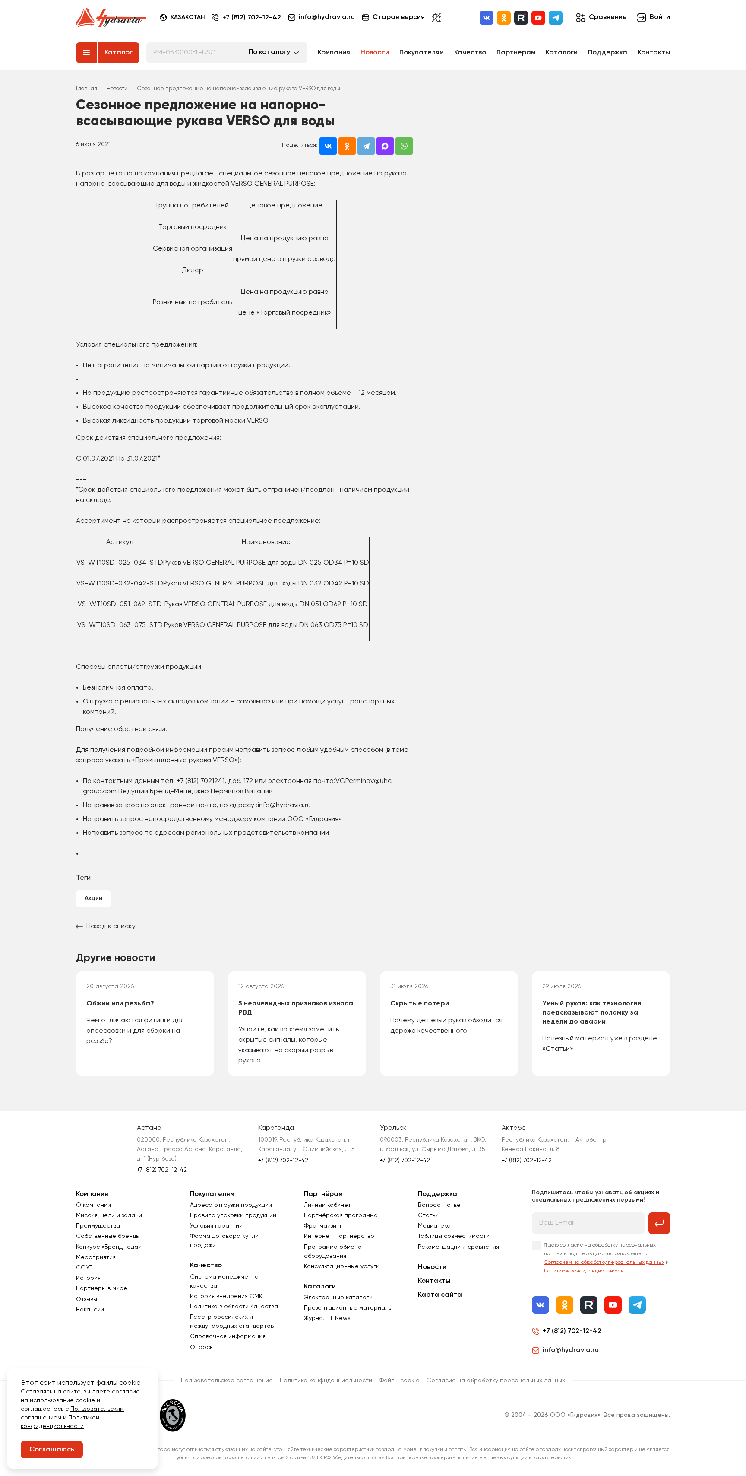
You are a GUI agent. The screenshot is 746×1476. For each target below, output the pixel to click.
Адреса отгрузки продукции (231, 1205)
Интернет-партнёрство (339, 1236)
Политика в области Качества (234, 1307)
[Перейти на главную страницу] (111, 18)
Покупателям (421, 52)
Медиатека (434, 1226)
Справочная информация (228, 1336)
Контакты (654, 52)
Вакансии (90, 1310)
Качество (470, 52)
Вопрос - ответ (441, 1205)
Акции (93, 898)
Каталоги (562, 52)
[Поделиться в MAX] (385, 146)
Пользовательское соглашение (227, 1380)
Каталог (118, 52)
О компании (93, 1205)
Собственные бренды (108, 1236)
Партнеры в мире (101, 1288)
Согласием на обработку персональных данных (604, 1262)
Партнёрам (323, 1194)
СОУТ (84, 1268)
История (88, 1278)
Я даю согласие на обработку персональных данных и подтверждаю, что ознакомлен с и (606, 1258)
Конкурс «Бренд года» (108, 1247)
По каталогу (269, 52)
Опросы (202, 1347)
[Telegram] (556, 18)
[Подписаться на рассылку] (659, 1223)
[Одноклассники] (504, 18)
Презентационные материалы (348, 1308)
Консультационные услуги (341, 1266)
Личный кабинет (327, 1205)
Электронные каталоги (338, 1298)
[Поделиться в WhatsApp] (404, 146)
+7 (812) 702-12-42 (251, 17)
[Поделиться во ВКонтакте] (328, 146)
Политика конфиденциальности (326, 1380)
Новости (374, 52)
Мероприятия (96, 1257)
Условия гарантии (216, 1226)
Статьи (428, 1215)
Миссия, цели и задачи (109, 1215)
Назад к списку (111, 926)
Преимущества (98, 1226)
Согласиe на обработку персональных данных (496, 1380)
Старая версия (399, 17)
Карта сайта (440, 1295)
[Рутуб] (521, 18)
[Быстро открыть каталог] (86, 52)
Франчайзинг (323, 1226)
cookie (85, 1400)
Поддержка (607, 52)
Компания (334, 52)
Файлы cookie (399, 1380)
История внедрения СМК (226, 1296)
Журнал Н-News (327, 1318)
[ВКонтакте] (486, 18)
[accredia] (173, 1415)
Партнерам (515, 52)
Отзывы (86, 1299)
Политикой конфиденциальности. (584, 1271)
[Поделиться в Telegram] (366, 146)
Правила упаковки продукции (233, 1215)
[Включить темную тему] (436, 18)
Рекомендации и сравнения (458, 1247)
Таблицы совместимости (454, 1236)
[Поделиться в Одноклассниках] (347, 146)
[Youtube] (538, 18)
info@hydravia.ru (571, 1350)
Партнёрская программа (341, 1215)
